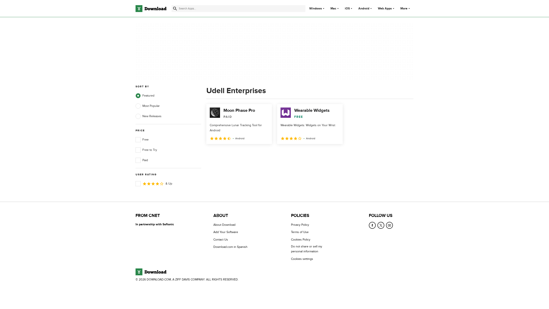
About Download (224, 225)
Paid (145, 160)
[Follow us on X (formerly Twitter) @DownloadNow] (380, 225)
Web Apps (385, 8)
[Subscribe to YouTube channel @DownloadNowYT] (389, 225)
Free (145, 139)
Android (363, 8)
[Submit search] (175, 8)
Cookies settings (302, 259)
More (403, 8)
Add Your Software (225, 232)
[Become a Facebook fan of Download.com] (372, 225)
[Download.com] (151, 8)
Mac (333, 8)
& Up (169, 183)
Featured (148, 95)
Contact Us (220, 239)
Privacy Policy (300, 225)
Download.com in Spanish (230, 247)
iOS (347, 8)
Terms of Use (300, 232)
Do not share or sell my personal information (306, 249)
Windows (315, 8)
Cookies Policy (300, 239)
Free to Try (149, 150)
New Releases (151, 116)
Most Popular (151, 106)
